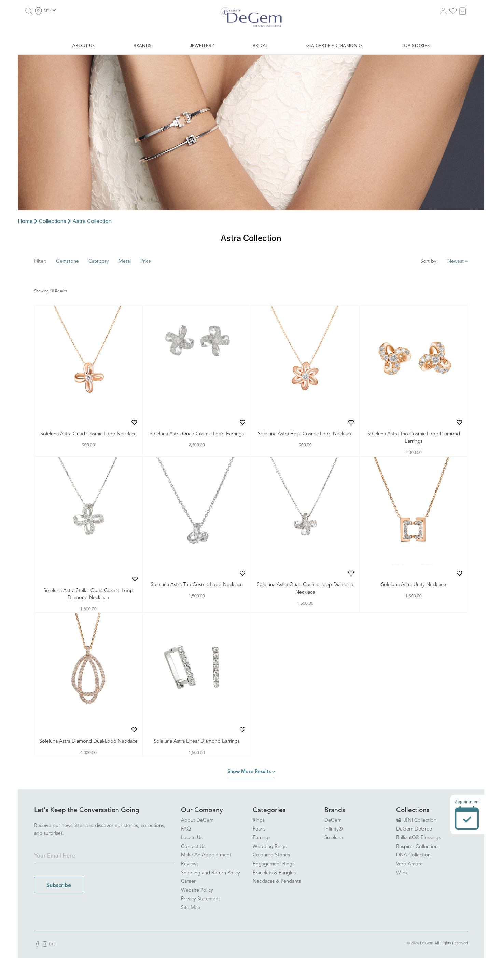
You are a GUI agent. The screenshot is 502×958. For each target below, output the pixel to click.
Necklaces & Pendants (277, 881)
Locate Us (192, 837)
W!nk (402, 873)
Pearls (259, 829)
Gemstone (67, 261)
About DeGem (197, 820)
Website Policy (197, 890)
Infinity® (333, 829)
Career (188, 881)
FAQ (186, 829)
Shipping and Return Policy (210, 873)
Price (145, 261)
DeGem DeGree (414, 829)
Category (98, 261)
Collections (52, 221)
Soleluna (333, 837)
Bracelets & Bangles (274, 873)
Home (25, 221)
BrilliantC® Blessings (418, 837)
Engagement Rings (273, 864)
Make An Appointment (206, 855)
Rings (259, 820)
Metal (124, 261)
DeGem (332, 820)
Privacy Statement (200, 899)
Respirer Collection (417, 846)
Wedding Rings (270, 846)
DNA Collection (413, 855)
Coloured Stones (271, 855)
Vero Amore (409, 864)
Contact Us (193, 846)
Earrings (261, 837)
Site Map (190, 907)
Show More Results (249, 771)
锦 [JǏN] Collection (416, 820)
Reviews (189, 864)
